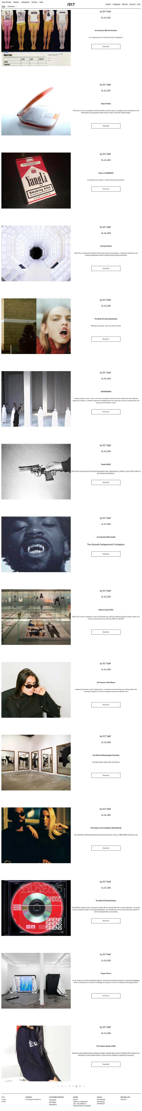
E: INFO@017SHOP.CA (33, 1099)
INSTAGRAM (101, 1099)
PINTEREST (101, 1103)
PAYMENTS (53, 1104)
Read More (106, 46)
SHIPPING (52, 1100)
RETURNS (52, 1102)
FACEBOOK (101, 1101)
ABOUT (75, 1099)
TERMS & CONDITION (80, 1101)
